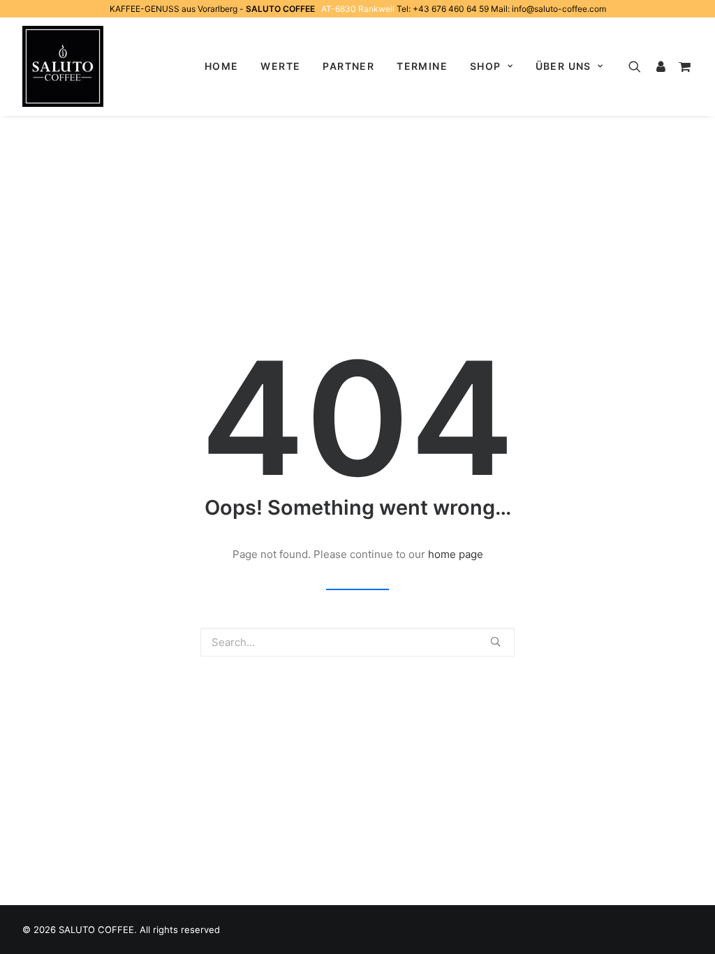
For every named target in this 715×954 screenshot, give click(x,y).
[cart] (682, 66)
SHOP (485, 66)
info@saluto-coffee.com (559, 8)
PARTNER (348, 66)
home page (455, 554)
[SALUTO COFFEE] (62, 66)
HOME (222, 66)
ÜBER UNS (563, 66)
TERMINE (422, 66)
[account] (659, 66)
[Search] (637, 66)
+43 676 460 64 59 (451, 8)
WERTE (280, 66)
